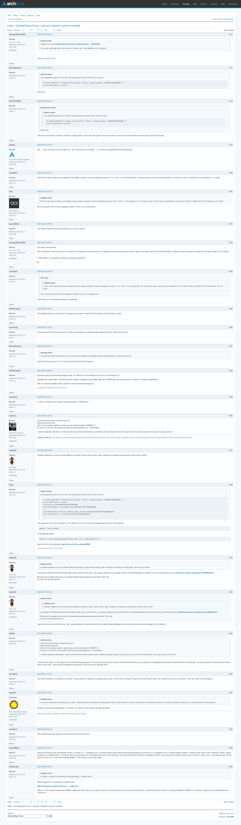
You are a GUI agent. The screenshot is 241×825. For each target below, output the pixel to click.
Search (22, 15)
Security (213, 4)
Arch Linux (14, 3)
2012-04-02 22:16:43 (44, 416)
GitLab (203, 4)
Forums (186, 4)
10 (45, 30)
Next (59, 30)
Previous (17, 30)
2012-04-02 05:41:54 (44, 101)
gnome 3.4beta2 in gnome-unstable (61, 25)
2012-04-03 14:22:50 (44, 592)
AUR (223, 4)
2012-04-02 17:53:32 (44, 327)
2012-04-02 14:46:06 (44, 224)
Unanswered (228, 19)
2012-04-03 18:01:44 (44, 729)
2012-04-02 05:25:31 (44, 34)
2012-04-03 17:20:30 (44, 693)
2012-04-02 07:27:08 (44, 145)
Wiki (195, 4)
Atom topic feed (228, 813)
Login (38, 15)
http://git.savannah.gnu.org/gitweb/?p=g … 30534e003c (78, 44)
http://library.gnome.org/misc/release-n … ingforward (57, 786)
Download (233, 4)
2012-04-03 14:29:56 (44, 633)
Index (9, 15)
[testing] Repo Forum (27, 25)
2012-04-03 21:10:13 (44, 748)
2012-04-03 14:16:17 (44, 558)
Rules (16, 15)
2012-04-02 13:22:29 (44, 191)
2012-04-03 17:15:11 (44, 674)
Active (220, 19)
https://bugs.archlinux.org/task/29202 (75, 544)
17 (54, 30)
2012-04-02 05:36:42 (44, 68)
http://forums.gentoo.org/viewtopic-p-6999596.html (194, 573)
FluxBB (230, 817)
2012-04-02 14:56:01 (44, 243)
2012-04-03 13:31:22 (44, 485)
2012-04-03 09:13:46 (44, 450)
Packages (175, 4)
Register (31, 15)
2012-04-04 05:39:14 (44, 767)
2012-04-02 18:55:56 (44, 346)
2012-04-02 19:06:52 (44, 371)
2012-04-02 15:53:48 (44, 271)
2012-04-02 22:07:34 (44, 397)
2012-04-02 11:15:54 (44, 173)
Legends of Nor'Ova (44, 437)
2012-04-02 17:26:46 (44, 309)
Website (14, 50)
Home (164, 4)
